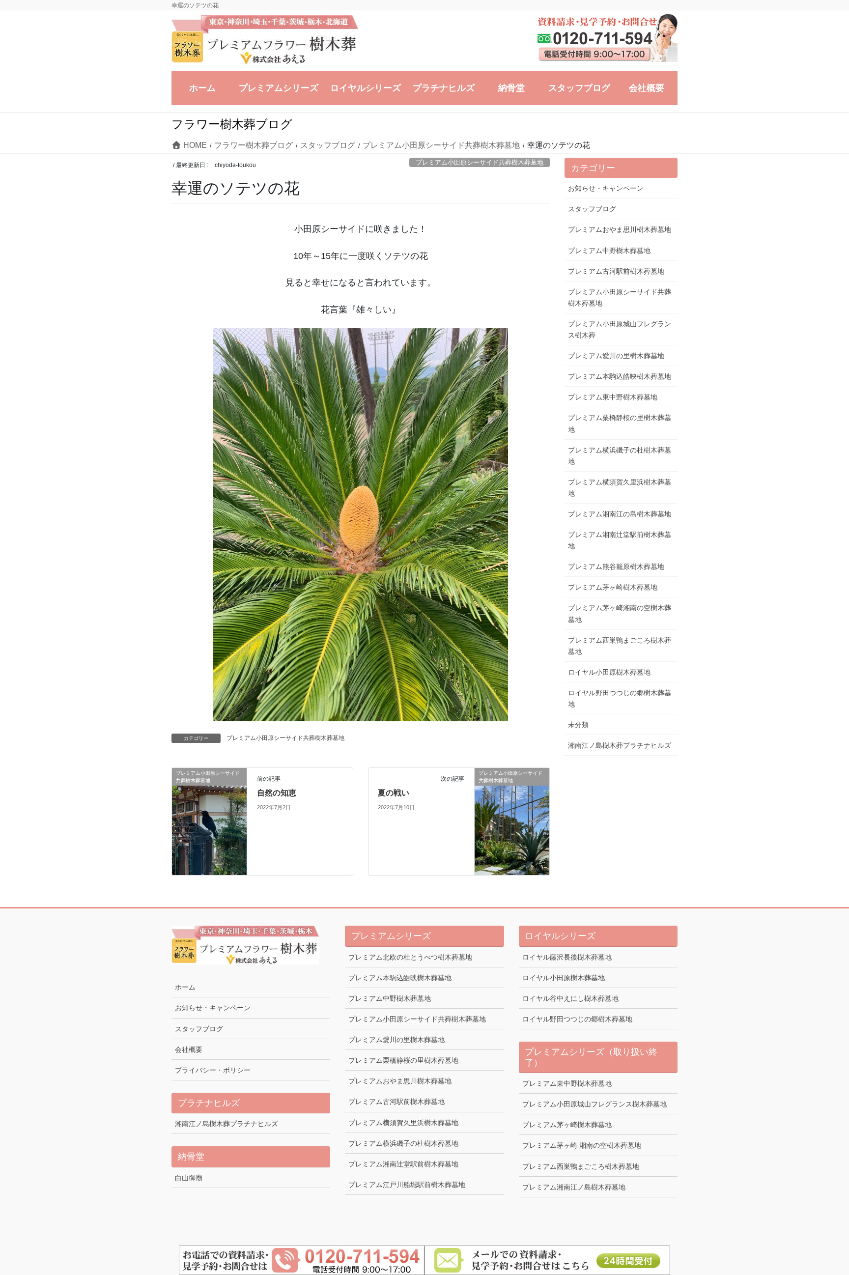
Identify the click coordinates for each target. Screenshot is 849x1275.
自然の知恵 (276, 793)
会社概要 (188, 1049)
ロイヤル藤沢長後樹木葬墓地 (567, 957)
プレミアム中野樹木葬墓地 (609, 251)
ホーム (185, 987)
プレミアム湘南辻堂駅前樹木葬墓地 (619, 540)
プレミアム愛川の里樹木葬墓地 (616, 356)
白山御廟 (188, 1178)
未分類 (578, 725)
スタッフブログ (592, 209)
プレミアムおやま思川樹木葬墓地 (619, 229)
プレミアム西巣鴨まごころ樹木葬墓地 (619, 645)
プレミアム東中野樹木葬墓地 (612, 397)
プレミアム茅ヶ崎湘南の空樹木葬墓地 (619, 613)
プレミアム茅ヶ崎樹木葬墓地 (612, 587)
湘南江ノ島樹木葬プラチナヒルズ (619, 745)
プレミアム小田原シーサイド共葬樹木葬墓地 (479, 162)
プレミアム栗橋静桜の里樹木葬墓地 (619, 423)
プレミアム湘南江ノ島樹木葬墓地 (573, 1187)
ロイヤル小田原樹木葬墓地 (609, 672)
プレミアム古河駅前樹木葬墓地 (616, 271)
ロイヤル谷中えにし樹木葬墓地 (570, 998)
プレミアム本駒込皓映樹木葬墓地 (619, 376)
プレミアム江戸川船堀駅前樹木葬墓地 (406, 1185)
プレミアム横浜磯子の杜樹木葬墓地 (619, 455)
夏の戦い (393, 793)
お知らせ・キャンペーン (606, 188)
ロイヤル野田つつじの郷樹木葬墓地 (619, 698)
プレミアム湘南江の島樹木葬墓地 (619, 514)
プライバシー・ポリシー (213, 1070)
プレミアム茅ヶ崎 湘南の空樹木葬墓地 (581, 1145)
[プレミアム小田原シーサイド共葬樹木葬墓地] (209, 821)
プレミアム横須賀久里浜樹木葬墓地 (619, 487)
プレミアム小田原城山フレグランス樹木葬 (619, 329)
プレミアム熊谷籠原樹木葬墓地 (616, 566)
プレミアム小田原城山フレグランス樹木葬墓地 (594, 1104)
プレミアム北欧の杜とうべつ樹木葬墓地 (410, 957)
